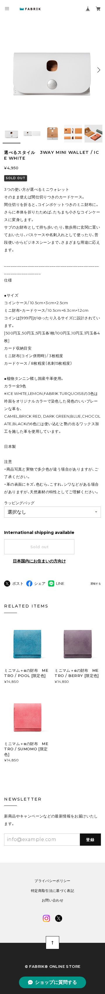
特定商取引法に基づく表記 (52, 891)
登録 (90, 839)
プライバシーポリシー (52, 881)
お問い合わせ (52, 900)
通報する (95, 583)
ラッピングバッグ (19, 502)
